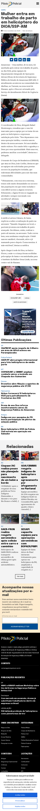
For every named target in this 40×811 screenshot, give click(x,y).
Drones (4, 381)
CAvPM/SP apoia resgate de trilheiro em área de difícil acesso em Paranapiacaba (19, 350)
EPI (22, 771)
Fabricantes (5, 391)
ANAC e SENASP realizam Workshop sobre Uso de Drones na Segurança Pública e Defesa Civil (20, 688)
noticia (27, 298)
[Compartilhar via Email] (28, 59)
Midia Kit (4, 734)
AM (2, 403)
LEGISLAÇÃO (6, 708)
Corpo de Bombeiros (28, 731)
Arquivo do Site (6, 731)
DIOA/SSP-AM (16, 298)
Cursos (3, 768)
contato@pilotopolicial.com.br (11, 668)
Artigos (4, 415)
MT (2, 369)
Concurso (24, 765)
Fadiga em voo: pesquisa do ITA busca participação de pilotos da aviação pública (18, 419)
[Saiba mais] (20, 322)
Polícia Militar (25, 728)
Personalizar (20, 801)
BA (2, 426)
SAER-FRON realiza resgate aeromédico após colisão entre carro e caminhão (9, 538)
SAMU (3, 10)
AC (2, 463)
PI (22, 526)
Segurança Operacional (9, 762)
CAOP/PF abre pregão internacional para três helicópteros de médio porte (19, 362)
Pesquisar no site (6, 743)
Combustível (25, 762)
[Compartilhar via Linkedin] (24, 59)
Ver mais (20, 576)
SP (2, 345)
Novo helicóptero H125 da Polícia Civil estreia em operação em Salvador (18, 431)
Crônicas (4, 765)
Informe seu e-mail (9, 616)
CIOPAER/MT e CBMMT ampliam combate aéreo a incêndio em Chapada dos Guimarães (16, 374)
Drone (23, 768)
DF (2, 683)
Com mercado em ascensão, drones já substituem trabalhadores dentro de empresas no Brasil (18, 701)
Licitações (4, 771)
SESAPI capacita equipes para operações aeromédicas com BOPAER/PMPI (29, 538)
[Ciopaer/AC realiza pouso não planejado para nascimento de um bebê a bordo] (10, 455)
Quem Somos (5, 740)
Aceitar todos (20, 795)
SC (2, 526)
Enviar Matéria (6, 737)
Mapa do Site (5, 728)
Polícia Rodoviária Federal (30, 740)
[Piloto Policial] (11, 3)
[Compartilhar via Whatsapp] (20, 59)
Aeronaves (24, 758)
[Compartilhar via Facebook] (15, 59)
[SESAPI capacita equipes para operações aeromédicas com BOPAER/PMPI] (30, 519)
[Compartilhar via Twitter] (11, 59)
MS (22, 463)
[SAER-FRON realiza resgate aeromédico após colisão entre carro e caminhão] (10, 519)
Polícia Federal (6, 357)
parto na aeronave (20, 302)
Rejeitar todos (20, 806)
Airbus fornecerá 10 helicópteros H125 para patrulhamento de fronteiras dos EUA (18, 396)
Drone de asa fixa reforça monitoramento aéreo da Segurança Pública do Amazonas (18, 408)
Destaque (5, 695)
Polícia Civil (24, 734)
